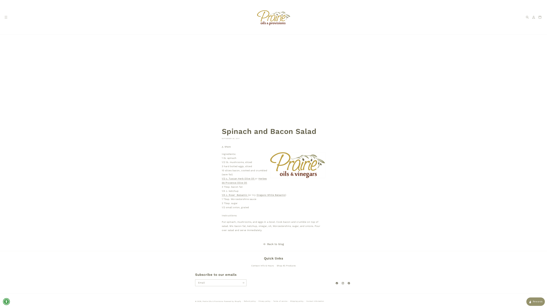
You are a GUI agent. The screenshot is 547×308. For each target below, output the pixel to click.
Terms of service (280, 301)
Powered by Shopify (232, 301)
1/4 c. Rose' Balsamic (235, 195)
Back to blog (275, 244)
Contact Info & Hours (262, 266)
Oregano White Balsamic (271, 195)
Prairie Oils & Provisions (213, 301)
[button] (6, 17)
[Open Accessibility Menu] (6, 301)
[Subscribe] (243, 282)
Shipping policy (297, 301)
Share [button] (228, 147)
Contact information (315, 301)
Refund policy (250, 301)
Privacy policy (265, 301)
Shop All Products (286, 266)
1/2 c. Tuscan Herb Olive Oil (238, 178)
